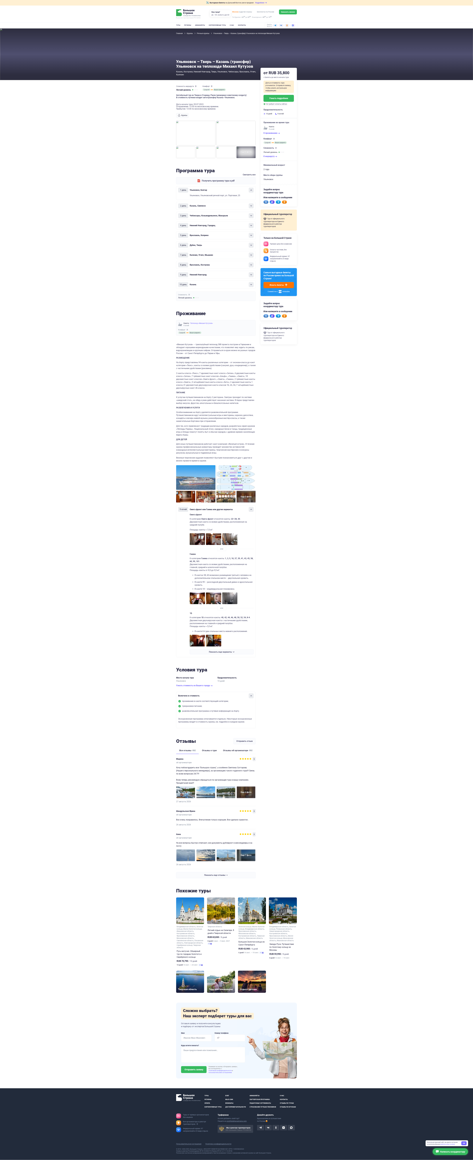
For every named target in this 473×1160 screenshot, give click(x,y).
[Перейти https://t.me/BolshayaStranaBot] (278, 202)
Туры (178, 25)
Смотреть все (249, 174)
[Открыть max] (291, 1127)
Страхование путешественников (263, 1107)
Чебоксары (233, 72)
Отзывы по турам (287, 1103)
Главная (179, 33)
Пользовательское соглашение (188, 1144)
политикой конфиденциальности (220, 1070)
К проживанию (270, 133)
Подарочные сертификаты (260, 1103)
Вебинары (229, 1103)
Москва (235, 12)
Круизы (190, 33)
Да (212, 15)
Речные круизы (203, 33)
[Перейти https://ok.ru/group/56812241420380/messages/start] (284, 202)
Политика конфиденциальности (218, 1144)
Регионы (187, 25)
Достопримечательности (235, 1107)
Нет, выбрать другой (222, 15)
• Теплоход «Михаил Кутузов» (201, 323)
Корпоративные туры (217, 25)
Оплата (207, 1103)
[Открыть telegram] (260, 1127)
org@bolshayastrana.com (237, 1121)
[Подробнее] (196, 86)
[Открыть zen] (283, 1127)
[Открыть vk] (268, 1127)
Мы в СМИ (229, 1099)
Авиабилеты (200, 25)
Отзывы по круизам (288, 1107)
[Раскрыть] (251, 205)
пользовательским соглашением (220, 1072)
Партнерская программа (260, 1099)
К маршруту (269, 156)
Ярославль (244, 72)
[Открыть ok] (275, 1127)
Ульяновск (222, 72)
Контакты (242, 25)
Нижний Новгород (202, 72)
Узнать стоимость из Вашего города (193, 685)
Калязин (180, 74)
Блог (227, 1096)
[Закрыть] (251, 190)
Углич (252, 72)
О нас (232, 25)
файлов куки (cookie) (447, 1144)
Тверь (214, 72)
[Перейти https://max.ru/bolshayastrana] (272, 202)
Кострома (188, 72)
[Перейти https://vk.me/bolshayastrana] (265, 202)
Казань (179, 72)
